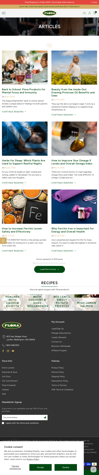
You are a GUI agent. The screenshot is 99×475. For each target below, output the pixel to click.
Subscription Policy (59, 381)
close (5, 2)
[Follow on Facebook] (3, 350)
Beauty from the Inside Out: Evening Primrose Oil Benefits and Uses (73, 92)
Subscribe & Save (9, 372)
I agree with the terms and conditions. (22, 423)
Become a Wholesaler (61, 346)
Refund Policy (57, 372)
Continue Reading (13, 112)
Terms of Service (59, 385)
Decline (65, 467)
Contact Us (56, 342)
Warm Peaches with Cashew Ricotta (12, 300)
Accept (40, 467)
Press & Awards (9, 385)
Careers (5, 389)
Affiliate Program (59, 350)
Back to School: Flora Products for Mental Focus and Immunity (23, 91)
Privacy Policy (33, 459)
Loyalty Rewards (58, 337)
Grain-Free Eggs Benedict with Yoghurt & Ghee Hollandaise (37, 297)
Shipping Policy (58, 376)
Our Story (6, 376)
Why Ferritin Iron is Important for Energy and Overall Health (72, 230)
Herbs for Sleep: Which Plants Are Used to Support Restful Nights (23, 162)
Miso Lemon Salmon (86, 304)
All (50, 45)
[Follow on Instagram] (8, 350)
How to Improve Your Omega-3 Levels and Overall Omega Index (71, 162)
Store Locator (8, 368)
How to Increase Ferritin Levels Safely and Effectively (22, 230)
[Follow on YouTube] (13, 350)
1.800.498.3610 (12, 345)
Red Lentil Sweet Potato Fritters (62, 301)
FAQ (4, 394)
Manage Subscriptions (61, 333)
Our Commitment (10, 381)
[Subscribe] (44, 417)
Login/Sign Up (57, 329)
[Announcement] (49, 2)
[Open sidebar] (3, 241)
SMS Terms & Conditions (62, 389)
